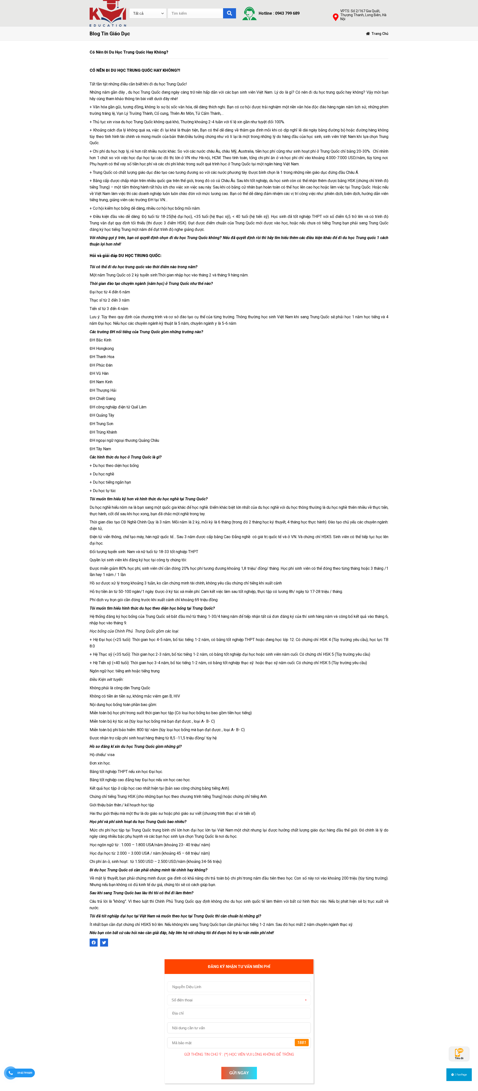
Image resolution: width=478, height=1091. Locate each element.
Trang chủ (380, 34)
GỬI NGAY (239, 1073)
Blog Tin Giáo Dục (110, 34)
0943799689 (24, 1073)
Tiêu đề (459, 1058)
